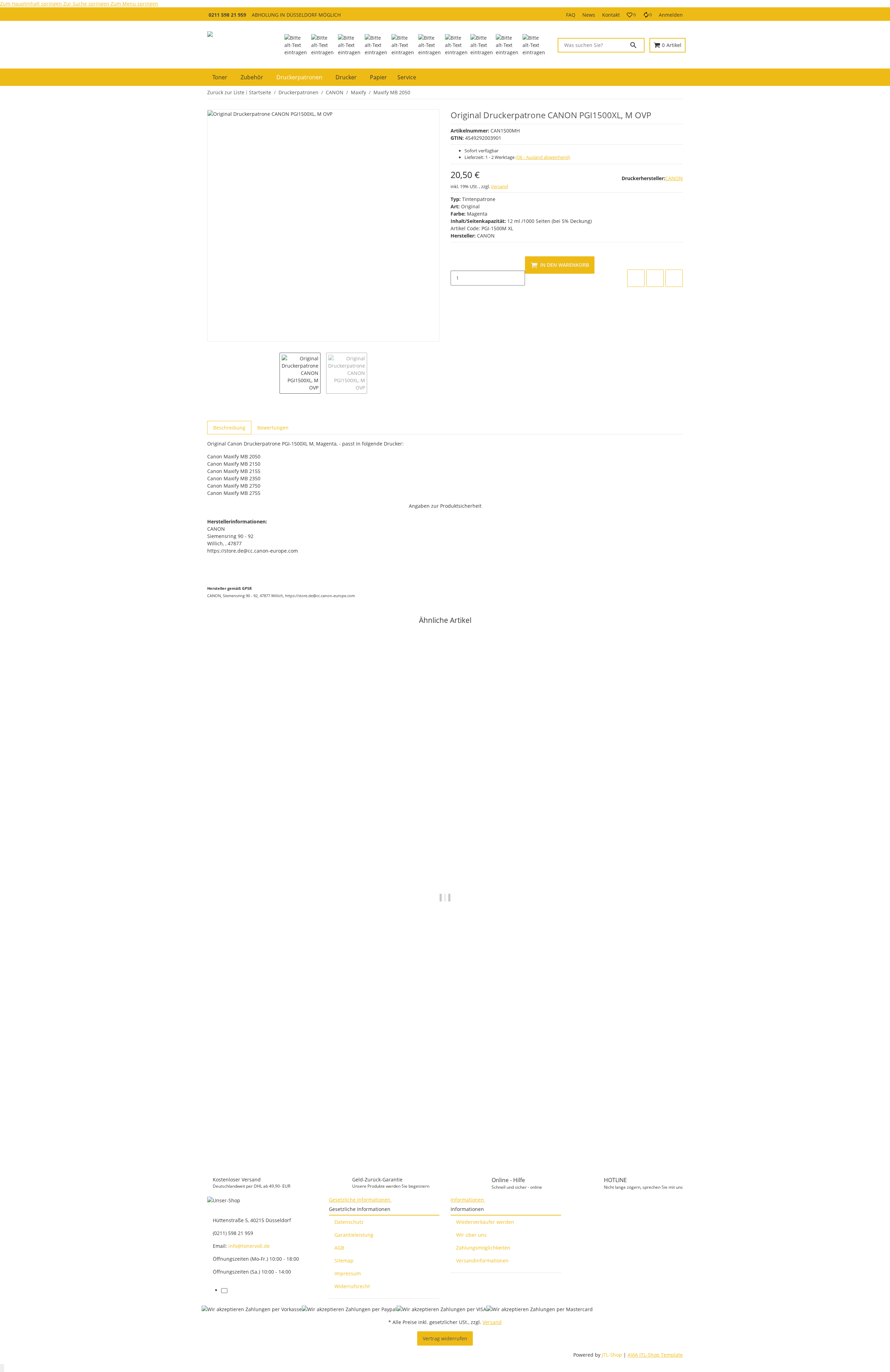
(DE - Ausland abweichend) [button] (543, 157)
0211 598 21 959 (227, 14)
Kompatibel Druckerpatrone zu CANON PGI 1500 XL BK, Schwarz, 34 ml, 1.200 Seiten (309, 1127)
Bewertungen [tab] (273, 427)
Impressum (347, 1273)
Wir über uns (471, 1234)
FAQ (570, 14)
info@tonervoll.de (249, 1246)
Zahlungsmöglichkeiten (483, 1247)
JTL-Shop (612, 1354)
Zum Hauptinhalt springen (31, 3)
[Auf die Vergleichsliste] (636, 278)
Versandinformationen (482, 1260)
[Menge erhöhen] (456, 293)
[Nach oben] (2, 1368)
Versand (499, 186)
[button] (631, 15)
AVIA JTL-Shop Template (655, 1354)
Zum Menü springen (134, 3)
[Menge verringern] (456, 263)
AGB (339, 1247)
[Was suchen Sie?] (636, 45)
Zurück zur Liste (225, 92)
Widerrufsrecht (352, 1286)
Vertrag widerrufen (445, 1338)
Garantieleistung (353, 1234)
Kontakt (611, 14)
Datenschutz (349, 1222)
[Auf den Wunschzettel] (655, 278)
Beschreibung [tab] (229, 427)
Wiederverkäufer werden (485, 1222)
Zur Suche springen (87, 3)
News (588, 14)
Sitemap (344, 1260)
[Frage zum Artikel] (674, 278)
